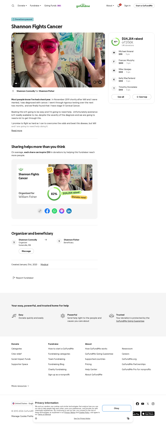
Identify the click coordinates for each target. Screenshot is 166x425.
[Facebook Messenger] (61, 211)
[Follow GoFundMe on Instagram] (153, 403)
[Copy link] (40, 211)
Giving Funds (52, 5)
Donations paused (23, 19)
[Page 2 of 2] (18, 83)
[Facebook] (47, 211)
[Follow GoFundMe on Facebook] (137, 403)
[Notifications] (118, 5)
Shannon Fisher (71, 240)
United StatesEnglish (25, 403)
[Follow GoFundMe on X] (147, 403)
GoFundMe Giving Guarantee (130, 321)
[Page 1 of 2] (16, 83)
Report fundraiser (25, 278)
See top (143, 97)
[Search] (13, 5)
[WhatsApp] (54, 211)
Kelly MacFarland (127, 78)
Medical (44, 264)
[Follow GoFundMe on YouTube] (142, 403)
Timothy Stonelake (128, 87)
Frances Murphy (126, 60)
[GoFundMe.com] (83, 5)
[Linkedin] (69, 211)
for (35, 91)
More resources (19, 386)
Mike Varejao (125, 69)
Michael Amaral (126, 51)
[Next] (100, 82)
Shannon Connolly (28, 240)
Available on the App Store (148, 413)
